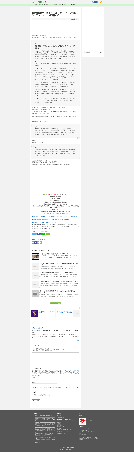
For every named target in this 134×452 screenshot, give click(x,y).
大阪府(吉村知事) (53, 4)
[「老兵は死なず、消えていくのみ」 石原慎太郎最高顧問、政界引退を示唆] (35, 266)
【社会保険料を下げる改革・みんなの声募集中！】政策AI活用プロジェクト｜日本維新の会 (54, 216)
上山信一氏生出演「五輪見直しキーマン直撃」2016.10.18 (55, 254)
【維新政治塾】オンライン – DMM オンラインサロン (45, 222)
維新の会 (41, 4)
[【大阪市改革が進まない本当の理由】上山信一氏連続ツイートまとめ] (35, 284)
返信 (78, 340)
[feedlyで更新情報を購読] (98, 2)
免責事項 (72, 447)
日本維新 (46, 4)
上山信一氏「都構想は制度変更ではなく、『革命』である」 (56, 272)
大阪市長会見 (60, 425)
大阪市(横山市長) (62, 4)
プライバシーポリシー (64, 447)
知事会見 (59, 422)
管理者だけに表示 (37, 368)
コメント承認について (74, 370)
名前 (33, 377)
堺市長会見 (60, 428)
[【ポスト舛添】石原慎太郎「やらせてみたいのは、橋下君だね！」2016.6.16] (35, 293)
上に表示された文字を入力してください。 (42, 395)
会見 (68, 4)
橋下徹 (36, 4)
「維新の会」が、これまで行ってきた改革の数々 (55, 213)
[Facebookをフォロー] (95, 2)
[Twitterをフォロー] (93, 2)
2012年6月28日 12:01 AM (37, 328)
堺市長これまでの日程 (62, 431)
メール (34, 382)
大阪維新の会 (60, 415)
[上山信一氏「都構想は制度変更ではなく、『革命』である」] (35, 275)
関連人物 (73, 19)
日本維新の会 (60, 417)
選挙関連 (73, 4)
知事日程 (59, 424)
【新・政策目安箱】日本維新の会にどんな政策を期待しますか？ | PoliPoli (50, 219)
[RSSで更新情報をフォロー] (101, 2)
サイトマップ (82, 413)
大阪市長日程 (60, 426)
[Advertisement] (55, 27)
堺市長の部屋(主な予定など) (64, 429)
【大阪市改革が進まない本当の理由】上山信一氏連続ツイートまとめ (58, 281)
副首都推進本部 (61, 433)
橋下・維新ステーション (43, 2)
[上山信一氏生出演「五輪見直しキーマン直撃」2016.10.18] (35, 256)
